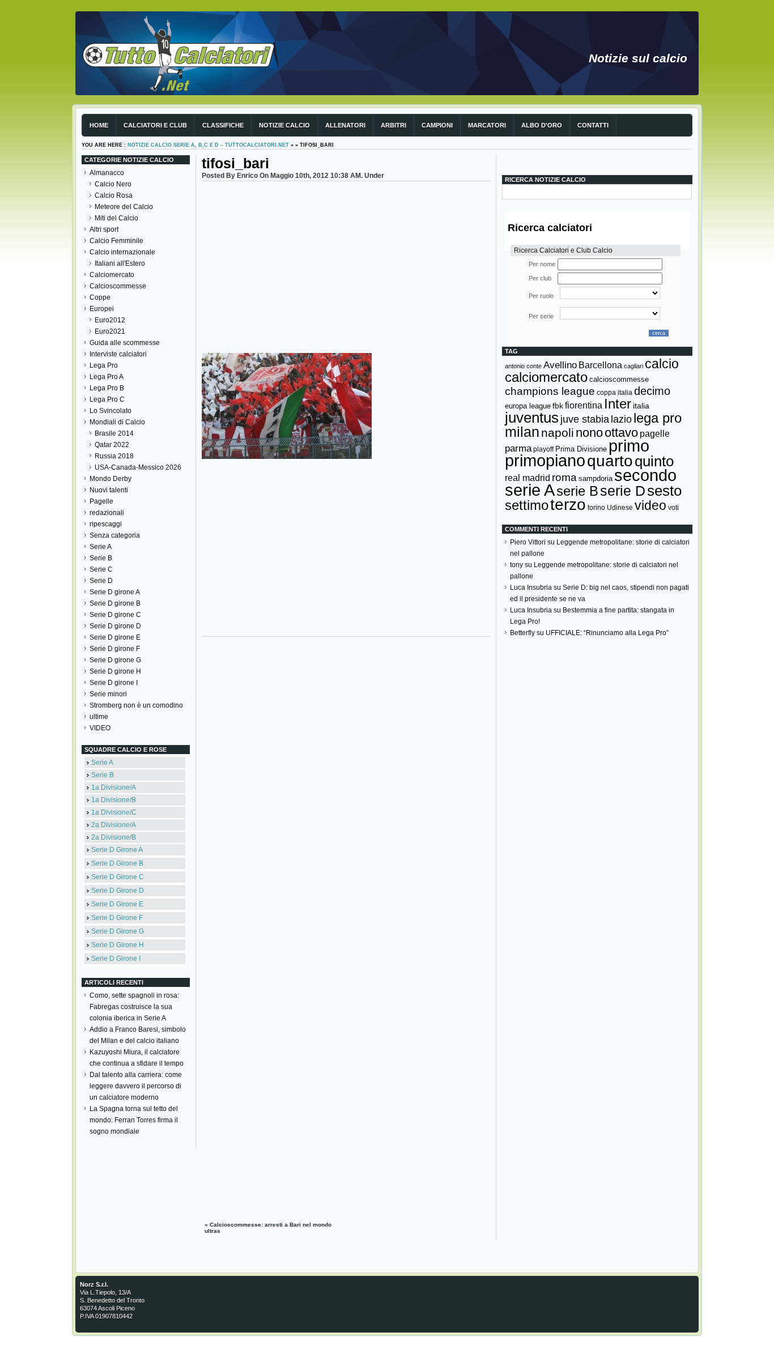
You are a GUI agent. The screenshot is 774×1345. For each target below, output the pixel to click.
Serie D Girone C (117, 877)
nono (589, 432)
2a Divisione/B (113, 837)
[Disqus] (346, 784)
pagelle (655, 434)
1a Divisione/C (114, 812)
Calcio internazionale (122, 252)
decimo (652, 391)
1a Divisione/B (113, 800)
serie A (530, 490)
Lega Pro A (107, 377)
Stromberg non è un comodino (136, 705)
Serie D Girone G (117, 931)
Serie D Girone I (116, 959)
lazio (621, 419)
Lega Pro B (107, 388)
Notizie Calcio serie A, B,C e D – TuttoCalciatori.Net (208, 145)
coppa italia (614, 393)
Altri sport (104, 229)
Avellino (560, 365)
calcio (662, 364)
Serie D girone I (114, 683)
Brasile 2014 (114, 433)
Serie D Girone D (117, 891)
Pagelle (101, 501)
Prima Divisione (581, 449)
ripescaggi (106, 524)
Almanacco (107, 173)
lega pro (657, 417)
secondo (645, 475)
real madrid (527, 478)
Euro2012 (110, 320)
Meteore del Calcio (124, 207)
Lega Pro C (107, 399)
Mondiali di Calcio (117, 422)
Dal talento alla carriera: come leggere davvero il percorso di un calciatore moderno (136, 1086)
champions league (550, 391)
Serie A (101, 547)
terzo (568, 504)
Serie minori (108, 694)
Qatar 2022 (112, 445)
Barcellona (600, 365)
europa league (528, 406)
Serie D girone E (115, 637)
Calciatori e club (155, 125)
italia (641, 406)
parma (518, 448)
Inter (617, 403)
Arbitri (393, 125)
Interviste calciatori (118, 354)
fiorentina (583, 405)
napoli (557, 433)
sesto (664, 491)
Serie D (101, 581)
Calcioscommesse (118, 286)
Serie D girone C (115, 615)
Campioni (437, 125)
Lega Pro (104, 365)
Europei (102, 309)
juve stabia (584, 419)
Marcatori (487, 125)
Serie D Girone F (117, 918)
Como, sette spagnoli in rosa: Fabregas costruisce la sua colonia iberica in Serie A (134, 1006)
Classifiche (223, 125)
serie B (577, 491)
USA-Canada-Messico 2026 (138, 467)
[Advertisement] (346, 266)
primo (629, 445)
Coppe (100, 297)
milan (522, 432)
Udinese (620, 508)
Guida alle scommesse (125, 343)
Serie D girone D (115, 626)
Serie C (101, 569)
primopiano (545, 461)
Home (99, 125)
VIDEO (100, 728)
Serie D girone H (115, 671)
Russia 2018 (114, 456)
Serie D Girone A (117, 850)
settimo (526, 505)
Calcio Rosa (114, 195)
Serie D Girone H (117, 945)
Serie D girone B (115, 603)
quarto (610, 461)
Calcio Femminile (116, 241)
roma (564, 477)
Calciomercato (112, 275)
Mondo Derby (110, 479)
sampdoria (596, 478)
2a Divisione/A (113, 825)
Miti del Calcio (116, 218)
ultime (99, 717)
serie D (622, 491)
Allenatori (345, 125)
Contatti (593, 125)
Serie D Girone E (117, 904)
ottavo (621, 432)
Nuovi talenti (109, 490)
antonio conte (523, 366)
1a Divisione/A (113, 787)
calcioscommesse (619, 379)
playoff (543, 449)
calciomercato (546, 377)
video (650, 505)
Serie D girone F (115, 649)
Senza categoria (115, 535)
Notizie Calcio (284, 125)
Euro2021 (110, 331)
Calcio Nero (113, 184)
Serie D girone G (115, 660)
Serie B (101, 558)
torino (596, 508)
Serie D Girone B (117, 863)
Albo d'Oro (541, 125)
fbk (557, 405)
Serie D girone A (115, 592)
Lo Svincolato (110, 411)
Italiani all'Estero (120, 263)
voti (673, 507)
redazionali (107, 513)
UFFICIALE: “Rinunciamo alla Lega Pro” (607, 633)
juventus (532, 417)
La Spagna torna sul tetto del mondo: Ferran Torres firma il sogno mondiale (134, 1120)
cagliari (633, 366)
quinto (654, 461)
